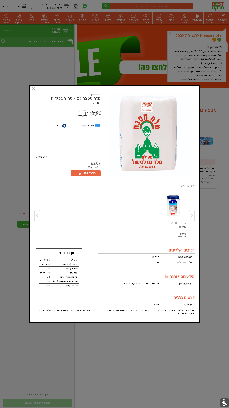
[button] (149, 135)
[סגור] (33, 89)
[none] (173, 212)
